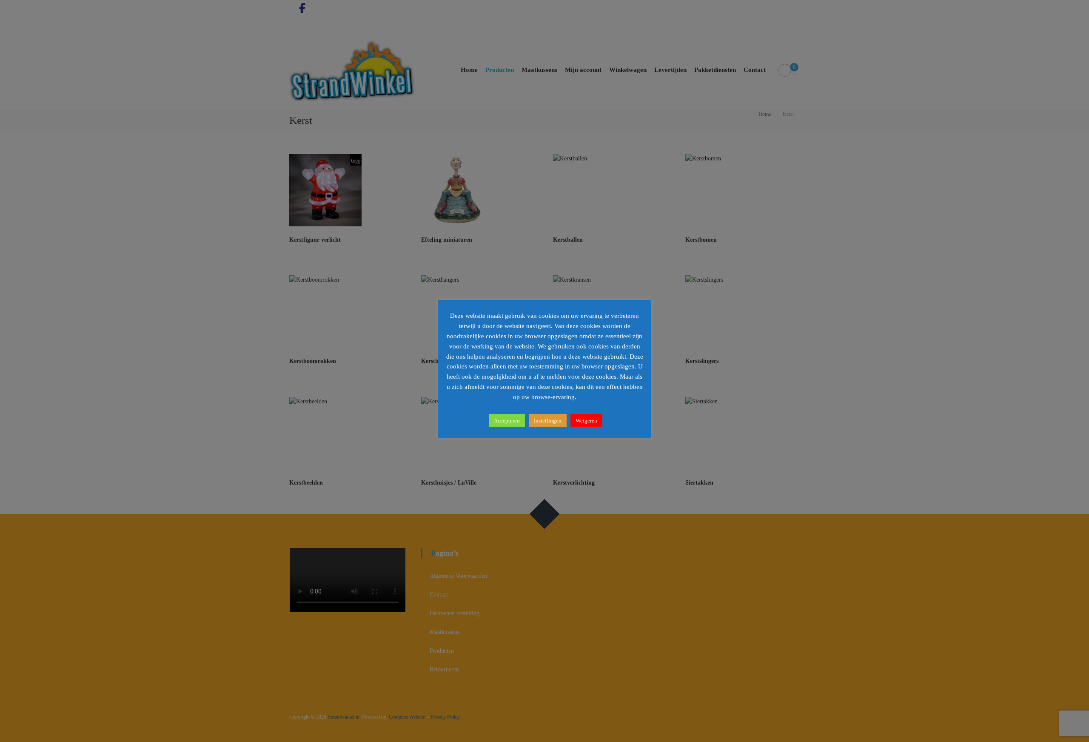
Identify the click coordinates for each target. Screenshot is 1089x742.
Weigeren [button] (586, 420)
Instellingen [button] (548, 420)
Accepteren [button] (507, 420)
